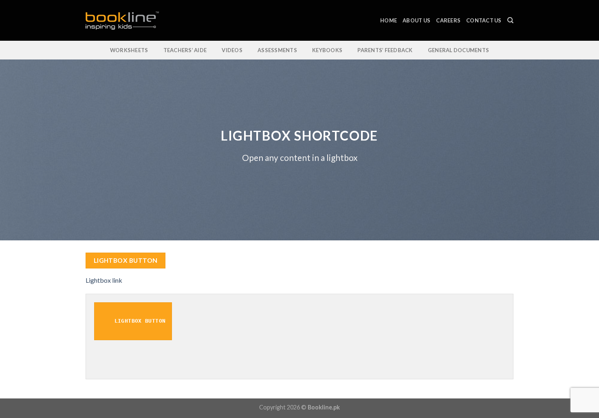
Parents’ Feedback (384, 50)
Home (388, 20)
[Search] (510, 20)
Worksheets (129, 50)
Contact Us (484, 20)
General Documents (458, 50)
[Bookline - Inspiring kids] (126, 20)
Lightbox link (104, 280)
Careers (448, 20)
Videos (232, 50)
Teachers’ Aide (185, 50)
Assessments (277, 50)
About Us (416, 20)
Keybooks (327, 50)
